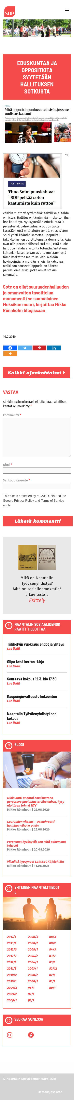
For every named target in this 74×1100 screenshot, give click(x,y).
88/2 (52, 943)
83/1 (52, 962)
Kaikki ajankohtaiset (35, 372)
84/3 (52, 949)
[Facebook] (10, 348)
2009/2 (12, 994)
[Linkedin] (54, 348)
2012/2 (11, 956)
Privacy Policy (24, 500)
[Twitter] (25, 348)
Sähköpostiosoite (16, 480)
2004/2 (33, 956)
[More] (10, 353)
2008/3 (33, 937)
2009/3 (12, 988)
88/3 (52, 937)
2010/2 (12, 975)
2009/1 (12, 1000)
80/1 (52, 988)
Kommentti (12, 415)
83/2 (52, 956)
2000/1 (33, 981)
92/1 (31, 994)
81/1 (52, 981)
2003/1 (32, 968)
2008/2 (33, 943)
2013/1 (11, 943)
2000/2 (33, 975)
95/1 (31, 988)
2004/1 (33, 962)
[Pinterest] (39, 348)
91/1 (31, 1000)
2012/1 (11, 962)
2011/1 (11, 968)
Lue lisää (13, 649)
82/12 (53, 968)
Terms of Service (52, 500)
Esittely (37, 600)
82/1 (52, 975)
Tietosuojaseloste (49, 1091)
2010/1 (11, 981)
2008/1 (33, 949)
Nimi (7, 465)
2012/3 (12, 949)
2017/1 (11, 937)
